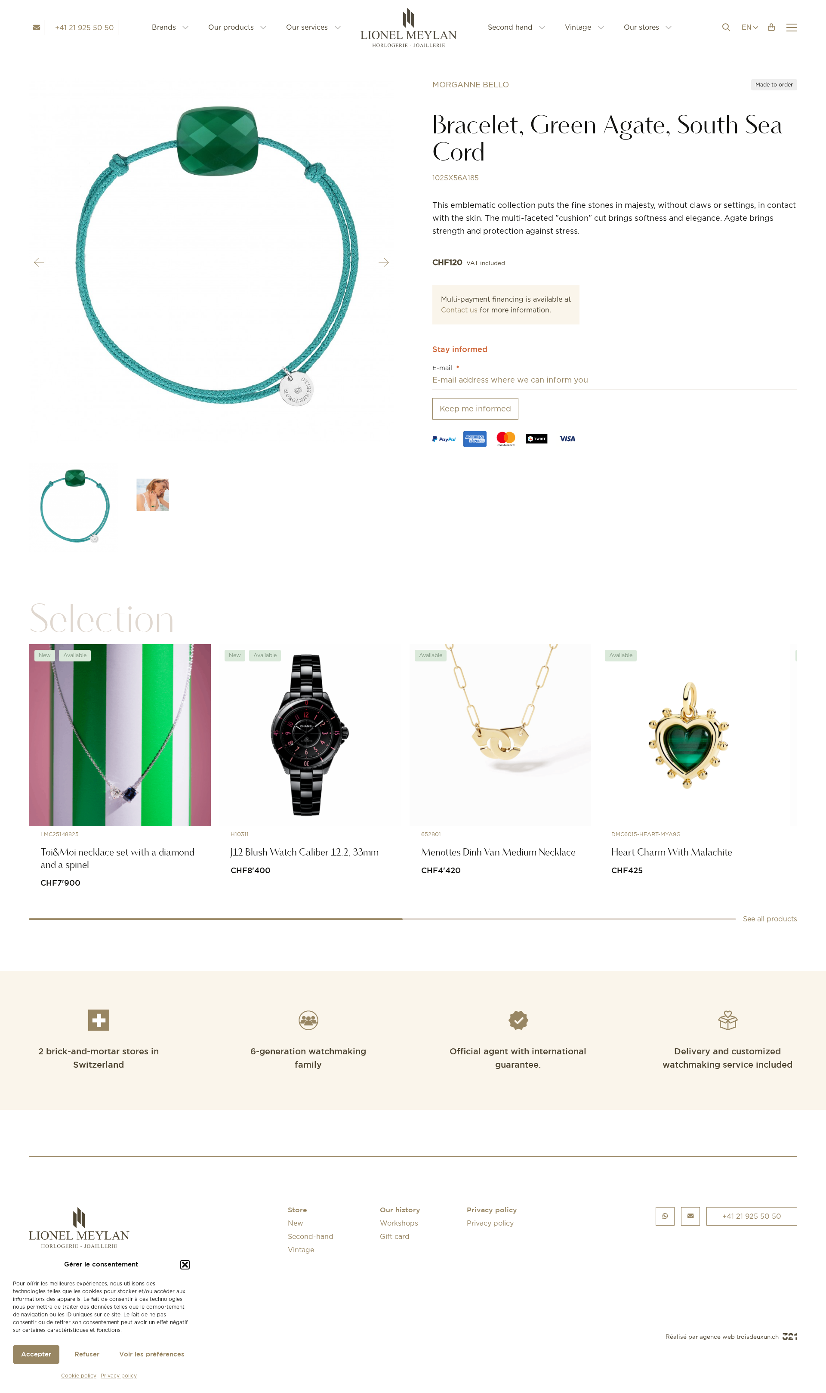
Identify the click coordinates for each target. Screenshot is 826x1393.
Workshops (399, 1223)
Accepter (36, 1354)
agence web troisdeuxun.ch (740, 1337)
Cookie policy (78, 1375)
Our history (400, 1210)
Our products (231, 27)
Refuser (86, 1354)
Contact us (459, 310)
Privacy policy (119, 1375)
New (295, 1223)
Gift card (395, 1236)
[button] (185, 1264)
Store (297, 1210)
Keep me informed (475, 409)
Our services (307, 27)
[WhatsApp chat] (665, 1216)
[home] (414, 27)
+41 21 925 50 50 (751, 1216)
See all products (770, 919)
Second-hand (310, 1236)
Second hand (510, 27)
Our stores (641, 27)
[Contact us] (690, 1216)
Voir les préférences (152, 1354)
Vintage (578, 27)
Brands (164, 27)
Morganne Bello (470, 84)
